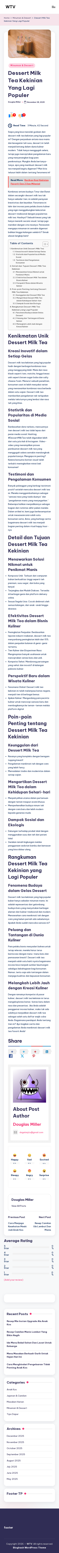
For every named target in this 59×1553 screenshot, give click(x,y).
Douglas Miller (27, 1124)
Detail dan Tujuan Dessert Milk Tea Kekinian (29, 267)
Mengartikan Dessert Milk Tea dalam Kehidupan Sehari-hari (29, 299)
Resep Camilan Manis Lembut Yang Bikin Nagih (27, 1333)
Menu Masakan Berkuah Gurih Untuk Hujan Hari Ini (27, 1355)
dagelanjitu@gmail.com (31, 1132)
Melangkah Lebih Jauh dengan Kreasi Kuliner (29, 325)
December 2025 (15, 1435)
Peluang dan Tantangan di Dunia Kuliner (30, 319)
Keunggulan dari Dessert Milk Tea (30, 295)
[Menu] (53, 7)
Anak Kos (12, 1389)
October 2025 (14, 1448)
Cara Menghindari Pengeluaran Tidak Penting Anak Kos (28, 1366)
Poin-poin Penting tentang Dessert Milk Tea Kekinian (29, 290)
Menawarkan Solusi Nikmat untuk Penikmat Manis (30, 273)
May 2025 (12, 1478)
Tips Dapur (13, 1414)
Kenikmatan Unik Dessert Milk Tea (27, 248)
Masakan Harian (15, 1401)
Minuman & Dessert (21, 65)
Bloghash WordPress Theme (29, 1547)
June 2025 (12, 1472)
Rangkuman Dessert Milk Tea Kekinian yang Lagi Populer (26, 308)
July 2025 (12, 1466)
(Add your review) (13, 1279)
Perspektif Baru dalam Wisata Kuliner (29, 284)
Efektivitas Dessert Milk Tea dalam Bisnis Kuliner (31, 279)
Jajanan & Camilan (17, 1395)
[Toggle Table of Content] (44, 244)
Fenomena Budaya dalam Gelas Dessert (29, 314)
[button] (18, 1206)
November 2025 (15, 1442)
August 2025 (14, 1460)
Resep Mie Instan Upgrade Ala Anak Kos (27, 1323)
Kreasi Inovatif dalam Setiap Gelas (30, 252)
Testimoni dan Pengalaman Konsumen (27, 261)
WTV (10, 6)
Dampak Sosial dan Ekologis (28, 303)
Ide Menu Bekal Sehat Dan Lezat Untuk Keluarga (29, 1344)
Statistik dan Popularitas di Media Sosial (30, 255)
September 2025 (16, 1454)
